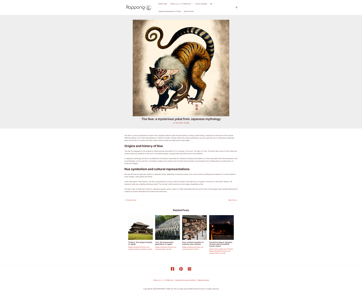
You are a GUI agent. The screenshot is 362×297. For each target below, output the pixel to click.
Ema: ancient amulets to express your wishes (193, 243)
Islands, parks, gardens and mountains (221, 249)
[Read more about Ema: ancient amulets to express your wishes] (194, 227)
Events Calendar (201, 4)
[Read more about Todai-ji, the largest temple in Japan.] (140, 227)
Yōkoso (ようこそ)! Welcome (180, 4)
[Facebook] (172, 269)
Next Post (232, 200)
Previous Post (130, 200)
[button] (191, 4)
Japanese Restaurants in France (169, 11)
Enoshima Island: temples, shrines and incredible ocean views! (221, 244)
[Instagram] (189, 269)
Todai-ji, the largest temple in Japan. (140, 243)
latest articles (189, 11)
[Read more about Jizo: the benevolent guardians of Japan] (167, 227)
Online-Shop (162, 4)
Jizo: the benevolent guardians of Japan (164, 243)
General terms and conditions (185, 280)
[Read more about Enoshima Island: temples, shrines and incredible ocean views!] (221, 227)
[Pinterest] (181, 269)
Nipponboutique (203, 280)
